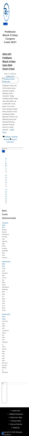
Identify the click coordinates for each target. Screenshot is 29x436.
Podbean (7, 137)
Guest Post (16, 410)
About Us (13, 417)
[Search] (3, 151)
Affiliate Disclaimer (16, 414)
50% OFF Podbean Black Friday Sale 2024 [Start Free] (9, 61)
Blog (20, 417)
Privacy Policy (16, 421)
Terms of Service (16, 424)
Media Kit (16, 428)
